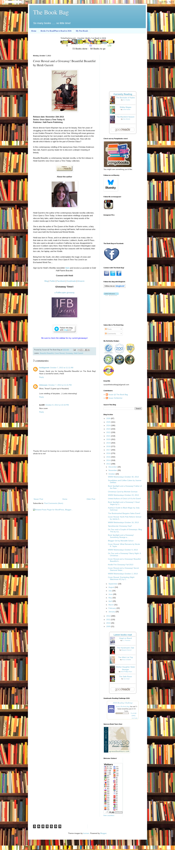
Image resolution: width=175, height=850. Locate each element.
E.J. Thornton (126, 640)
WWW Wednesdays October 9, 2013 (123, 550)
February (112, 608)
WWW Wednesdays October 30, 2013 (123, 477)
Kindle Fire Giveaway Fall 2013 (120, 565)
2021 (108, 436)
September (113, 584)
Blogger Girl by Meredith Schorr (121, 541)
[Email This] (79, 350)
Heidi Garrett (78, 353)
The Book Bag (51, 12)
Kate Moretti (126, 119)
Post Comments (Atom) (53, 503)
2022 (108, 432)
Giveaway (69, 353)
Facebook (61, 281)
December (113, 467)
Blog (46, 281)
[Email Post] (74, 350)
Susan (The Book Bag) (123, 706)
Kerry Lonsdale (126, 659)
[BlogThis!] (81, 350)
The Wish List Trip (125, 657)
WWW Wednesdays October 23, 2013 (123, 495)
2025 (108, 422)
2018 (108, 446)
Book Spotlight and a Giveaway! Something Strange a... (121, 536)
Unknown (43, 385)
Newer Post (38, 499)
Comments (111, 334)
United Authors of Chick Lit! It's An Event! (124, 499)
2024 (108, 425)
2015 (108, 457)
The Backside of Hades (125, 98)
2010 (108, 623)
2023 (108, 429)
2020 (108, 439)
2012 (108, 616)
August (112, 587)
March (111, 605)
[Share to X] (84, 350)
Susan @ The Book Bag (118, 395)
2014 (108, 460)
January (112, 612)
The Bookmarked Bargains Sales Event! (124, 513)
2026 (108, 418)
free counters (109, 815)
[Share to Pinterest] (88, 350)
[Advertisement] (64, 476)
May (110, 598)
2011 (108, 619)
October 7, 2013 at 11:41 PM (60, 385)
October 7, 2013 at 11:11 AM (61, 368)
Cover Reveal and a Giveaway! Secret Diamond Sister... (123, 569)
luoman (86, 833)
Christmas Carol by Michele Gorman (122, 492)
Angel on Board (125, 638)
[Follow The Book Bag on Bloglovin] (115, 287)
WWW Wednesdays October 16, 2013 (123, 522)
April (111, 601)
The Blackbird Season (125, 117)
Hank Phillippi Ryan (126, 671)
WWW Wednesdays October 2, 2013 (123, 574)
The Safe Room (125, 676)
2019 (108, 443)
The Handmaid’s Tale (125, 648)
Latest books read (123, 635)
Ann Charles (126, 100)
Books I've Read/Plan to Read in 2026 (56, 30)
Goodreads (71, 281)
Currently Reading (123, 94)
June (111, 594)
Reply (41, 377)
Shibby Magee (125, 107)
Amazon (80, 281)
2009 (108, 626)
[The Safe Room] (113, 681)
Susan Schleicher (115, 398)
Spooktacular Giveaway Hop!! (120, 526)
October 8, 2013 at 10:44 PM (57, 405)
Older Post (91, 499)
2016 (108, 453)
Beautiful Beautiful (47, 353)
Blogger (103, 833)
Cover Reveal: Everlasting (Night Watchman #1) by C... (121, 578)
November (113, 470)
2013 (108, 464)
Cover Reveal (60, 353)
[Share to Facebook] (86, 350)
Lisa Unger (126, 678)
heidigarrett (44, 368)
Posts (109, 329)
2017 (108, 450)
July (110, 591)
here (67, 268)
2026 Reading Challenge (123, 702)
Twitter (52, 281)
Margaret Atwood (126, 650)
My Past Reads (82, 30)
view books (134, 718)
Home (33, 30)
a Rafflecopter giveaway (64, 292)
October (112, 474)
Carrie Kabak (126, 109)
